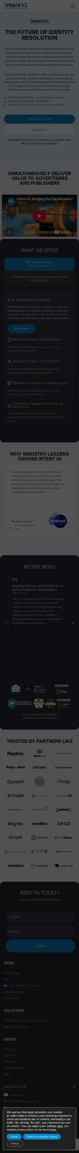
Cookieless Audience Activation (25, 1020)
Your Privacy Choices (24, 985)
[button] (72, 6)
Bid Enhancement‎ (16, 1027)
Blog (7, 1074)
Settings (15, 1143)
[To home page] (16, 5)
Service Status (14, 992)
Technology (12, 973)
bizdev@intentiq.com (23, 1101)
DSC (7, 979)
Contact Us (11, 998)
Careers (9, 1062)
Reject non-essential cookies (42, 1136)
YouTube (16, 1095)
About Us (10, 1049)
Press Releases (14, 1068)
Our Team (11, 1055)
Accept (14, 1136)
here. (53, 1129)
